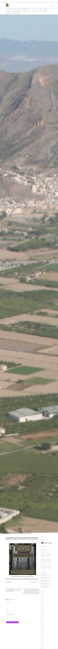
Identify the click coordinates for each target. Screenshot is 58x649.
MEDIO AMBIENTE (8, 11)
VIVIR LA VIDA (45, 9)
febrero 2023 (42, 648)
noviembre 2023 (43, 631)
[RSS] (52, 1)
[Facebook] (30, 582)
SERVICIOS (14, 13)
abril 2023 (42, 644)
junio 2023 (42, 640)
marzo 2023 (42, 646)
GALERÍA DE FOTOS (34, 11)
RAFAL (16, 9)
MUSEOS (29, 11)
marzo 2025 (42, 604)
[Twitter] (32, 582)
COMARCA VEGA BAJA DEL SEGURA (17, 11)
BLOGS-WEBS (44, 11)
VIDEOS (40, 11)
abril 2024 (42, 621)
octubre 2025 (42, 595)
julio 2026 (42, 593)
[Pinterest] (33, 582)
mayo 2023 (42, 642)
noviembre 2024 (43, 612)
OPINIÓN (18, 13)
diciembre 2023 (43, 629)
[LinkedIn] (35, 582)
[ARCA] (7, 6)
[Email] (38, 582)
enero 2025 (42, 608)
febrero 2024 (42, 625)
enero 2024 (42, 627)
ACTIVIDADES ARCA (8, 13)
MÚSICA (37, 9)
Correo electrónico (9, 614)
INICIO (6, 9)
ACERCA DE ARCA (11, 9)
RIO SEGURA (25, 11)
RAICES (19, 9)
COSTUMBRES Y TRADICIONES (25, 9)
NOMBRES (40, 9)
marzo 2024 (42, 623)
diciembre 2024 (43, 610)
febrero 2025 (42, 606)
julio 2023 (42, 638)
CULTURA (33, 9)
